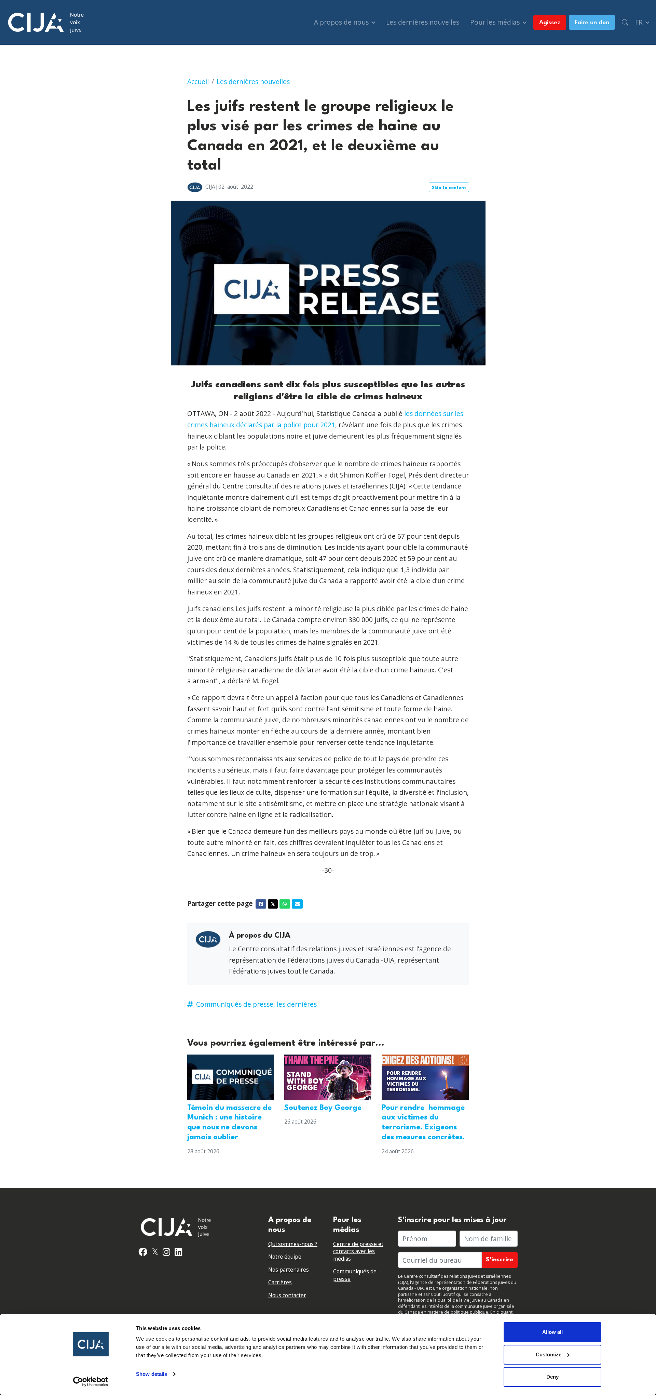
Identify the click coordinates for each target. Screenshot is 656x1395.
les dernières (297, 1004)
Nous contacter (287, 1295)
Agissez (549, 23)
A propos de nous (342, 22)
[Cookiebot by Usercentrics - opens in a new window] (91, 1382)
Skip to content (449, 188)
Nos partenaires (288, 1269)
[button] (625, 22)
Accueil (198, 81)
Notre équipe (284, 1256)
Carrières (280, 1282)
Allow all (552, 1332)
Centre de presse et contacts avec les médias (358, 1251)
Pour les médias (495, 22)
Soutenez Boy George (322, 1108)
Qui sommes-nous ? (292, 1244)
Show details (151, 1374)
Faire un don (592, 23)
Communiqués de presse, (235, 1004)
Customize (548, 1354)
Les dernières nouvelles (422, 22)
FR (639, 22)
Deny (552, 1377)
